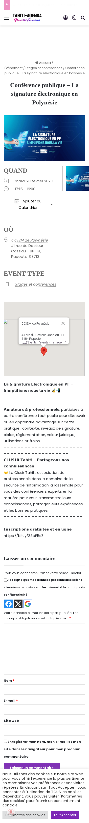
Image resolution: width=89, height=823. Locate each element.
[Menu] (6, 19)
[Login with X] (18, 604)
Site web (11, 720)
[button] (44, 351)
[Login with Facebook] (8, 604)
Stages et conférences (43, 68)
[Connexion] (65, 19)
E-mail (11, 700)
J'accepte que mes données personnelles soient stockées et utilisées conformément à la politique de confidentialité (44, 587)
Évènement (13, 68)
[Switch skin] (74, 19)
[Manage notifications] (11, 812)
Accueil (44, 62)
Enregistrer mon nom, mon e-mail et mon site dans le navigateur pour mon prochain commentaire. (42, 749)
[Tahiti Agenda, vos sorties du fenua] (27, 17)
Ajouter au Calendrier (30, 204)
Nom (9, 680)
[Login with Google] (27, 604)
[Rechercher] (82, 19)
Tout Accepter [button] (65, 815)
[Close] (63, 323)
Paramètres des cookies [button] (25, 815)
